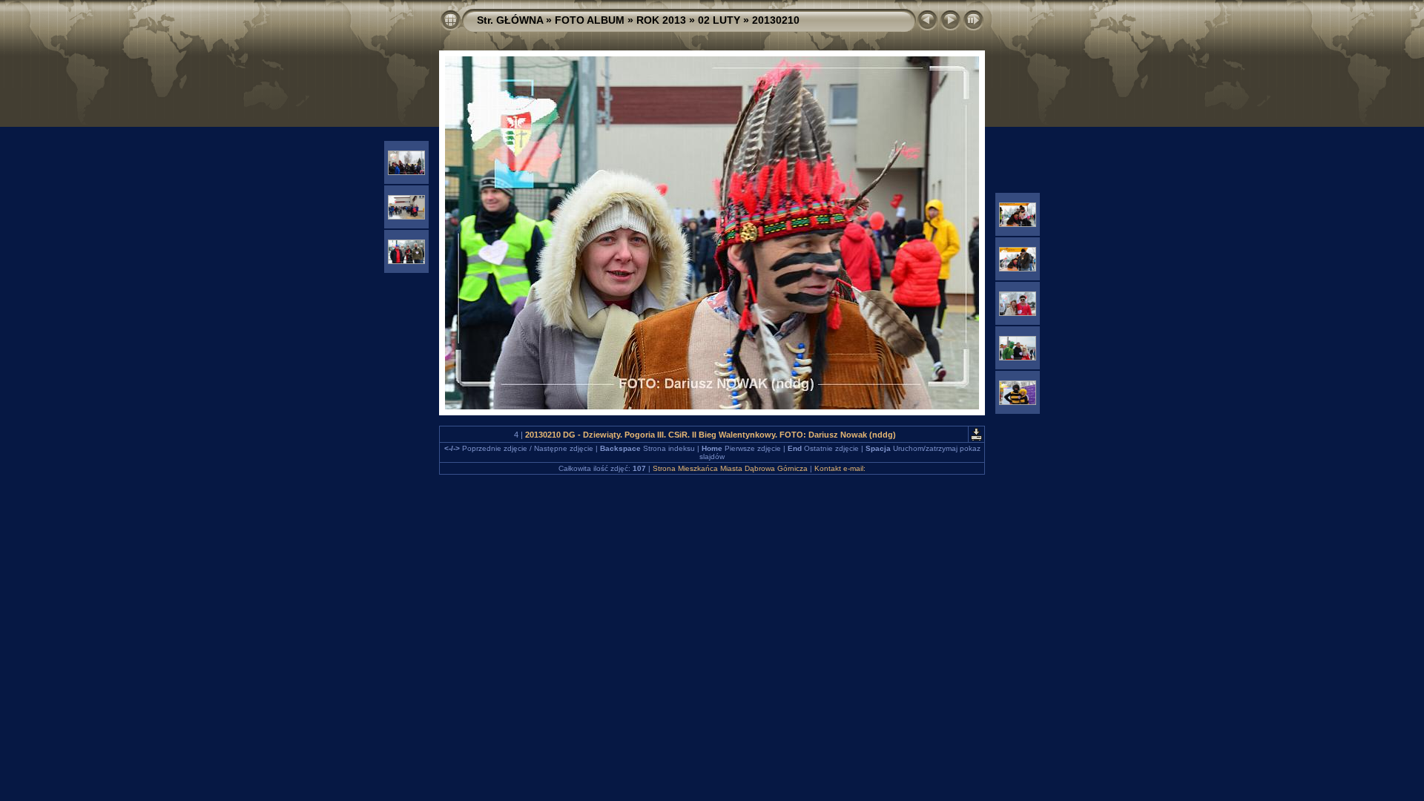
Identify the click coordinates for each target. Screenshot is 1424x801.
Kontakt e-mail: (840, 468)
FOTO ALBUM (589, 20)
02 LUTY (719, 20)
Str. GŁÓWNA (510, 20)
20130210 (776, 20)
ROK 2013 (661, 20)
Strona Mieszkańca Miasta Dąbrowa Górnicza (730, 468)
